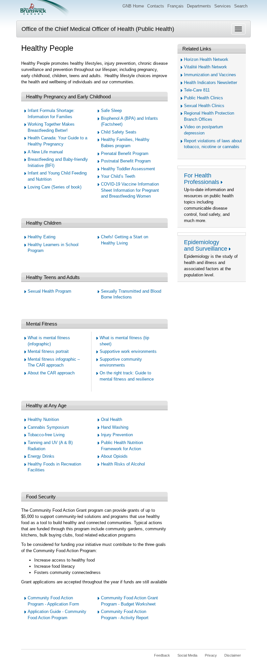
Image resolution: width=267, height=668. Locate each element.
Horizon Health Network (206, 59)
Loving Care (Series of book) (54, 187)
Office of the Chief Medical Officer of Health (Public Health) (97, 29)
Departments (199, 6)
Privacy (211, 655)
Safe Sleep (111, 110)
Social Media (187, 655)
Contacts (155, 6)
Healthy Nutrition (43, 419)
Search (240, 6)
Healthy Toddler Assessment (128, 168)
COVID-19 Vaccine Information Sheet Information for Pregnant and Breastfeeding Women (130, 190)
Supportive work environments (128, 351)
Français (175, 6)
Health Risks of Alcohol (123, 464)
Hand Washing (114, 427)
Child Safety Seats (118, 132)
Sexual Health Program (49, 291)
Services (222, 6)
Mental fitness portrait (48, 351)
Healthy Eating (41, 236)
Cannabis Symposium (48, 427)
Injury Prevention (117, 434)
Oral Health (111, 419)
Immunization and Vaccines (210, 74)
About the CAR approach (51, 372)
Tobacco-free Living (46, 434)
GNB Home (133, 6)
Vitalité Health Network (205, 66)
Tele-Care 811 (197, 90)
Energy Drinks (41, 456)
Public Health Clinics (203, 97)
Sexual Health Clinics (204, 105)
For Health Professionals (201, 178)
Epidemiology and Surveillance (205, 245)
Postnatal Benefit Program (126, 161)
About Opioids (114, 456)
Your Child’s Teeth (118, 176)
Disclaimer (232, 655)
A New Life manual (45, 151)
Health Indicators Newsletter (210, 82)
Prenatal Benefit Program (124, 153)
